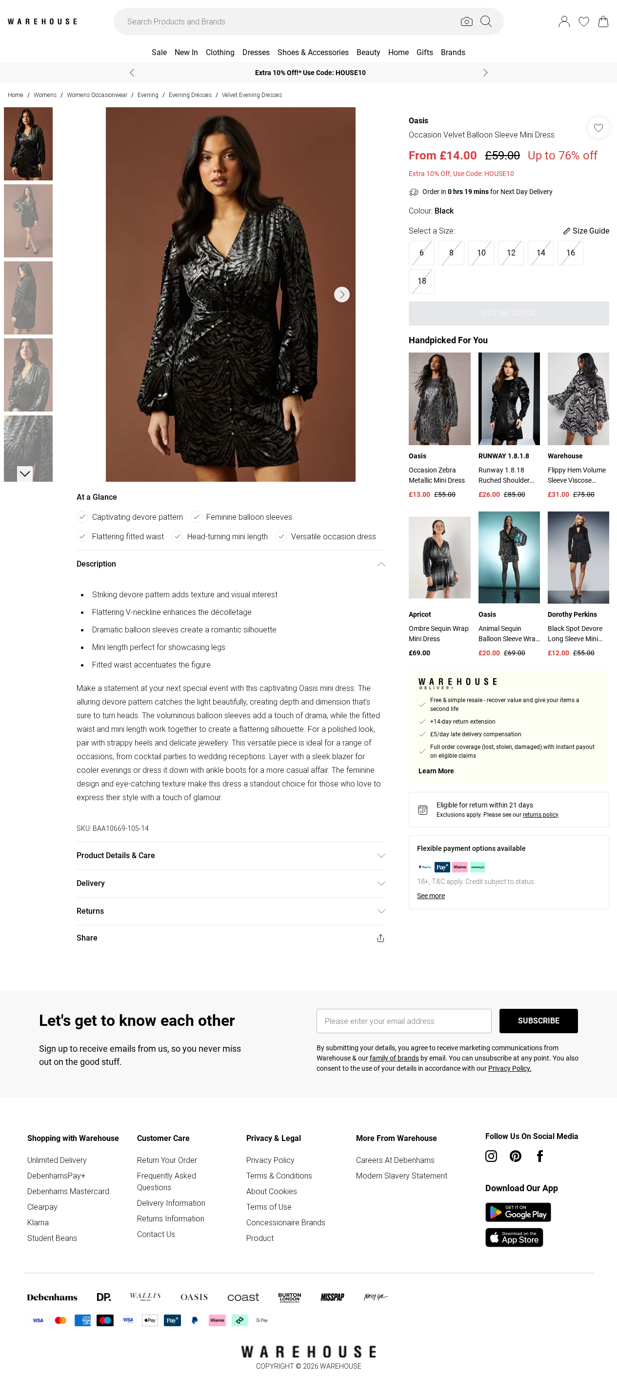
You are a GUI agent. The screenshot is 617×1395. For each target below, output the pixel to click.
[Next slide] (485, 72)
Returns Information (170, 1218)
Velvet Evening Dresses (252, 94)
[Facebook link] (540, 1156)
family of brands (394, 1058)
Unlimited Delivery (57, 1160)
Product (260, 1238)
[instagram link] (491, 1156)
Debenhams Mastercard (68, 1191)
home (15, 94)
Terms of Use (269, 1207)
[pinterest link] (515, 1156)
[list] (231, 294)
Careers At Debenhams (395, 1160)
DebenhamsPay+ (56, 1175)
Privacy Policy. (510, 1068)
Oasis (418, 120)
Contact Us (156, 1234)
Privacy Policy (270, 1160)
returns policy (540, 814)
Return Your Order (167, 1160)
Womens (45, 94)
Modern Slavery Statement (401, 1175)
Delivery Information (171, 1203)
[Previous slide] (132, 72)
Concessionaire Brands (285, 1222)
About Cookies (271, 1191)
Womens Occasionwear (97, 94)
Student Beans (52, 1238)
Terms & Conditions (279, 1175)
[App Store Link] (518, 1224)
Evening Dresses (190, 94)
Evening (148, 94)
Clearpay (42, 1207)
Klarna (38, 1222)
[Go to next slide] (342, 294)
